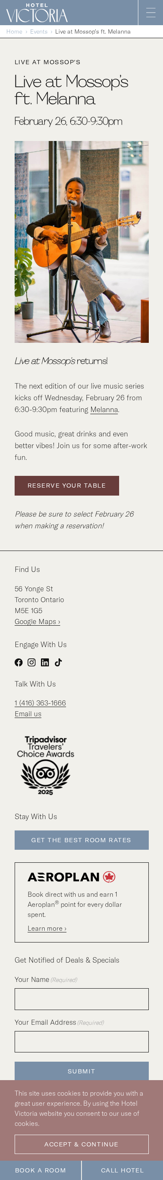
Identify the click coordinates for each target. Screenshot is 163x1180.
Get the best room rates (81, 840)
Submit (81, 1071)
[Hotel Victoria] (40, 12)
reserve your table (67, 485)
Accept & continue (81, 1144)
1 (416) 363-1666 (40, 702)
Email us (28, 713)
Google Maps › (37, 621)
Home (14, 31)
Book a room (40, 1170)
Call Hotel (122, 1170)
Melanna (104, 409)
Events (39, 31)
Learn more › (47, 928)
